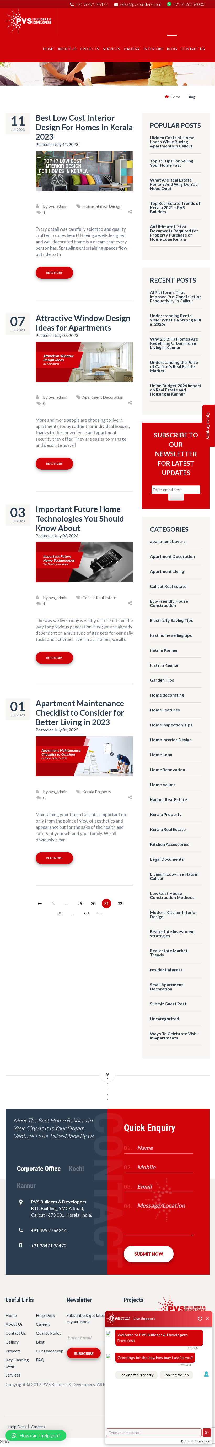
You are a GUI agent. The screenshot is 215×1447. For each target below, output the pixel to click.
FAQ (40, 1359)
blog (172, 49)
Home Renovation (167, 769)
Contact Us (193, 49)
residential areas (166, 969)
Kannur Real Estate (168, 799)
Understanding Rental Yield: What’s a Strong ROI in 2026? (175, 319)
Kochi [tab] (76, 1168)
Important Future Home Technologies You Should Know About (80, 518)
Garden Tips (162, 679)
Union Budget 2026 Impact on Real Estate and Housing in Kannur (175, 389)
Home (48, 49)
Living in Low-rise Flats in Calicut (174, 876)
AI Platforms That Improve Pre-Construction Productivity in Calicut (176, 296)
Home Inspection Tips (171, 724)
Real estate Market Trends (168, 952)
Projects (89, 49)
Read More (54, 272)
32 (119, 903)
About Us (67, 49)
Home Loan (161, 754)
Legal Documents (167, 859)
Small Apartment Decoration (166, 986)
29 (79, 903)
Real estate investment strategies (172, 933)
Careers (43, 1324)
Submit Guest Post (168, 1003)
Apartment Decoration (172, 556)
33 (59, 912)
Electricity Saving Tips (171, 620)
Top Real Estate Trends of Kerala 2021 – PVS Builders (175, 207)
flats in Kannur (164, 650)
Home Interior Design (171, 739)
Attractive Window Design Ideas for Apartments (83, 322)
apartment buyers (168, 541)
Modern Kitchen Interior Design (173, 914)
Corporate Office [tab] (39, 1168)
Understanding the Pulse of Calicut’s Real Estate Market (174, 366)
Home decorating (167, 694)
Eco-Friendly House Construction (169, 603)
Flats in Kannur (164, 664)
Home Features (165, 709)
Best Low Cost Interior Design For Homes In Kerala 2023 (84, 127)
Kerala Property (166, 814)
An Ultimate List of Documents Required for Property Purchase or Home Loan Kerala (174, 233)
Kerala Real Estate (168, 829)
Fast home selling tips (171, 635)
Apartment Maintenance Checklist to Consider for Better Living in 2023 (80, 712)
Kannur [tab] (26, 1186)
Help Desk (45, 1315)
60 (86, 912)
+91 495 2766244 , (49, 1230)
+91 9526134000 (189, 4)
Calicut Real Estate (168, 586)
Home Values (162, 784)
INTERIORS (153, 49)
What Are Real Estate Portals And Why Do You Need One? (174, 184)
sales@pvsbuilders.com (140, 4)
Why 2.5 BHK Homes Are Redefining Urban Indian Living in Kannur (174, 343)
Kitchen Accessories (169, 844)
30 (93, 903)
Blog (40, 1341)
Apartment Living (167, 571)
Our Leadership (49, 1350)
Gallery (132, 49)
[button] (35, 1435)
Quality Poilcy (48, 1332)
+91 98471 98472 (92, 4)
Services (111, 49)
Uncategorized (164, 1018)
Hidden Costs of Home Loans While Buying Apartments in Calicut (172, 141)
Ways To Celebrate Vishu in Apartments (174, 1035)
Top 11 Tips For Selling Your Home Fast (171, 162)
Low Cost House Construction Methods (172, 895)
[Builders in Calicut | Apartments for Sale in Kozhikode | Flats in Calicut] (28, 31)
